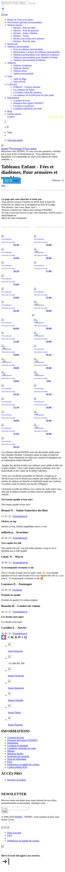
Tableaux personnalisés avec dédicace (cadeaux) (36, 54)
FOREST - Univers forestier (26, 87)
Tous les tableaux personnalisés (28, 49)
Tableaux (11, 63)
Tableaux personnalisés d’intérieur (29, 60)
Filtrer (17, 180)
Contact (11, 116)
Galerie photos (14, 114)
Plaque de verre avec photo (20, 19)
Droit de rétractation (16, 759)
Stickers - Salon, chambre (25, 33)
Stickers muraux (15, 25)
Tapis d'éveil (19, 81)
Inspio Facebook (16, 675)
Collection (12, 84)
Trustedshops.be (20, 562)
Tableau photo (20, 71)
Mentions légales (15, 753)
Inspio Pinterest (15, 724)
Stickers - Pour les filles (24, 27)
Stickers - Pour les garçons (25, 30)
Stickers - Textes (21, 36)
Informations (13, 98)
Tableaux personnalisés (18, 46)
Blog (9, 111)
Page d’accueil (14, 832)
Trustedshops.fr (20, 516)
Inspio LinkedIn (15, 700)
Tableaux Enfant (21, 68)
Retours (11, 751)
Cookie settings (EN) (17, 767)
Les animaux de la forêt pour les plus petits (33, 95)
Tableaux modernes (22, 65)
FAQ (9, 761)
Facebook (17, 590)
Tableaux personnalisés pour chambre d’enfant (35, 57)
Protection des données (18, 756)
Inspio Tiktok (14, 712)
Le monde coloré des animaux (27, 92)
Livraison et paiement (23, 106)
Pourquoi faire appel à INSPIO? (28, 103)
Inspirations (12, 743)
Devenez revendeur (16, 780)
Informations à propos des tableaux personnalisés (36, 52)
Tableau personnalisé (23, 73)
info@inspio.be (15, 651)
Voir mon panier (15, 140)
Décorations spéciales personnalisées (24, 22)
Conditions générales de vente (27, 108)
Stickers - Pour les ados (24, 41)
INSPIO (18, 817)
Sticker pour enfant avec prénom (28, 38)
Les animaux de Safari (24, 89)
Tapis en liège (19, 79)
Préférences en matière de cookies (23, 764)
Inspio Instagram (16, 688)
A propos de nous (21, 100)
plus (3, 185)
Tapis (9, 76)
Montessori (12, 44)
